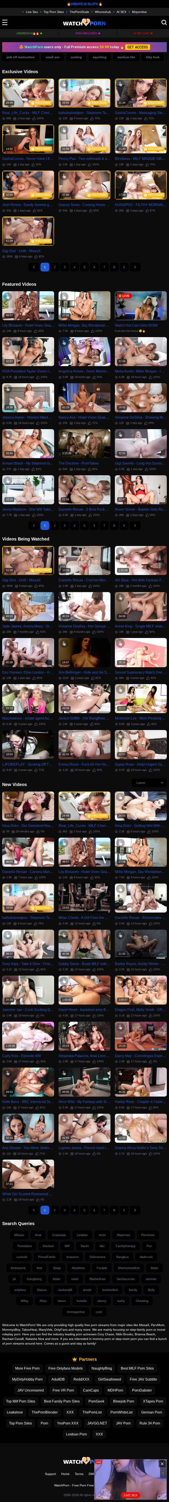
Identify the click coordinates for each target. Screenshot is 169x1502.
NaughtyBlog (102, 1368)
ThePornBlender (45, 1412)
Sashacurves (126, 1279)
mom (102, 1235)
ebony (102, 1301)
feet (39, 1268)
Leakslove (15, 1412)
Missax (19, 1235)
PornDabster (142, 1390)
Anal (38, 1235)
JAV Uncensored (30, 1390)
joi (14, 1279)
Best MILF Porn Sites (137, 1368)
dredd (87, 1290)
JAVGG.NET (97, 1423)
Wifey (24, 1301)
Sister (154, 1268)
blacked (48, 1246)
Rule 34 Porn (150, 1423)
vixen (75, 1279)
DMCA (93, 1474)
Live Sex (32, 12)
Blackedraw (98, 1279)
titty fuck (153, 57)
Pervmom (148, 1235)
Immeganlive (76, 1312)
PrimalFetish (46, 1257)
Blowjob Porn (123, 1401)
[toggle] (4, 22)
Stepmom (123, 1235)
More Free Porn (27, 1368)
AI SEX (121, 12)
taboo (62, 1301)
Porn (44, 1423)
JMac (43, 1301)
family (133, 1290)
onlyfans (20, 1290)
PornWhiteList (121, 1412)
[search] (164, 22)
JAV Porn (123, 1423)
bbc (102, 1246)
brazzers (72, 1257)
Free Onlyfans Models (65, 1368)
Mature (42, 1290)
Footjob (102, 1268)
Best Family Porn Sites (62, 1401)
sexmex (151, 1279)
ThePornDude (79, 12)
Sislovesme (97, 1257)
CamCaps (91, 1390)
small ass (53, 57)
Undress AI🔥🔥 (28, 33)
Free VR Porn (63, 1390)
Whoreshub (103, 12)
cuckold (22, 1257)
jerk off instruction (21, 57)
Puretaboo (24, 1246)
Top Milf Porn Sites (20, 1401)
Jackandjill (65, 1290)
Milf (67, 1246)
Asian (56, 1279)
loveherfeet (110, 1290)
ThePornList (92, 1412)
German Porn (151, 1412)
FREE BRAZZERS (86, 33)
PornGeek (96, 1401)
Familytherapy (126, 1246)
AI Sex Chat (142, 33)
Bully (151, 1290)
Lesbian (82, 1235)
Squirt (85, 1246)
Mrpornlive (139, 12)
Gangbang (34, 1279)
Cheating (142, 1301)
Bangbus (122, 1257)
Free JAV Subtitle (143, 1379)
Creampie (59, 1235)
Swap (57, 1268)
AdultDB (58, 1379)
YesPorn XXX (68, 1423)
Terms (79, 1474)
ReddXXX (81, 1379)
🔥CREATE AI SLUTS (82, 4)
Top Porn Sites (54, 12)
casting (76, 57)
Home (65, 1474)
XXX (70, 1412)
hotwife (82, 1301)
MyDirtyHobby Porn (27, 1379)
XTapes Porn (153, 1401)
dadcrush (146, 1257)
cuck (99, 1312)
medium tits (126, 57)
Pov (149, 1246)
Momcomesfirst (129, 1268)
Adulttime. (79, 1268)
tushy (121, 1301)
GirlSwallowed (109, 1379)
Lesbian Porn (76, 1434)
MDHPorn (115, 1390)
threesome (18, 1268)
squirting (100, 57)
